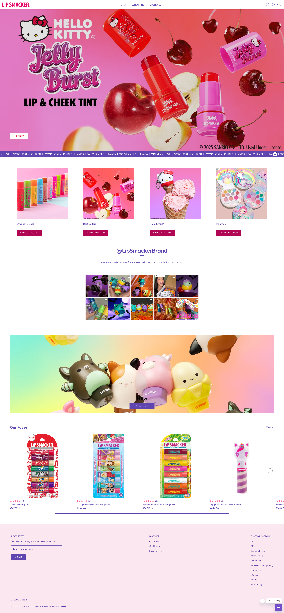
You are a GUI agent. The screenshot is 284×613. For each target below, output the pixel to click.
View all (270, 427)
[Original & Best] (42, 193)
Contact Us (256, 560)
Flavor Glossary (156, 551)
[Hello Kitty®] (175, 193)
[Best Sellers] (108, 193)
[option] (142, 80)
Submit (18, 557)
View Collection (29, 232)
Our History (154, 546)
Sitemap (254, 575)
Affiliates (254, 579)
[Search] (273, 4)
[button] (275, 154)
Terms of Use (256, 570)
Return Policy (257, 555)
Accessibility (256, 584)
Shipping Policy (258, 551)
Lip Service (155, 4)
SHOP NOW (18, 135)
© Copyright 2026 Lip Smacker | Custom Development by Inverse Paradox (38, 606)
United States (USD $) (19, 600)
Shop (123, 4)
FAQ (252, 541)
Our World (154, 541)
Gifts (253, 546)
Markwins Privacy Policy (262, 565)
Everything (138, 4)
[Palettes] (241, 193)
